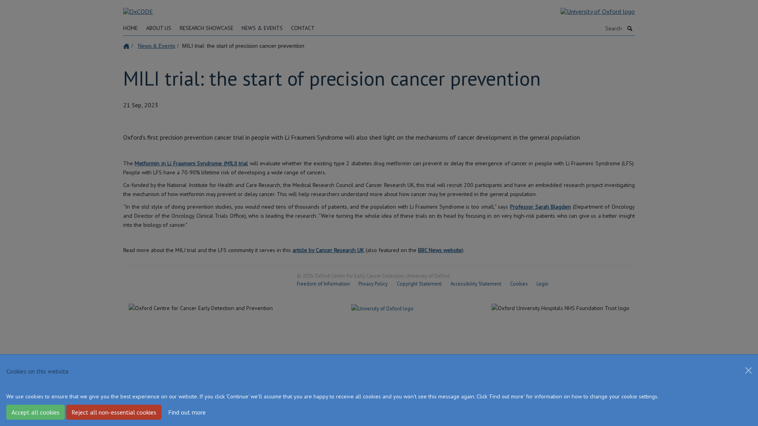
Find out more (187, 412)
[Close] (748, 370)
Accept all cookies (35, 412)
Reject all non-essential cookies (113, 412)
